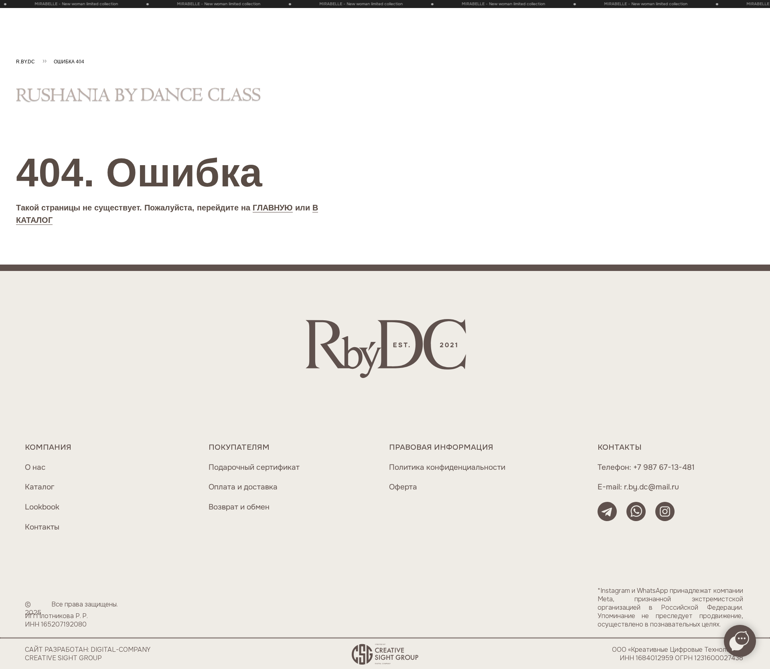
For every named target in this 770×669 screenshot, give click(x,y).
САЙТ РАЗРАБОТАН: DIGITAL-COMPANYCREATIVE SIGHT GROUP (87, 653)
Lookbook (42, 507)
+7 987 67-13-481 (664, 467)
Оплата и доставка (243, 487)
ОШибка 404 (69, 62)
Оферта (403, 487)
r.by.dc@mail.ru (651, 487)
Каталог (40, 487)
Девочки (266, 21)
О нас (35, 467)
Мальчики (317, 21)
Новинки (111, 21)
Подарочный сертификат (254, 467)
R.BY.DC (25, 62)
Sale (66, 21)
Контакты (42, 527)
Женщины (165, 21)
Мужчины (217, 21)
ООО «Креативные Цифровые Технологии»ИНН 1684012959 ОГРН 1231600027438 (677, 653)
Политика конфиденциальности (447, 467)
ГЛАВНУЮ (273, 207)
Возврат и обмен (239, 507)
